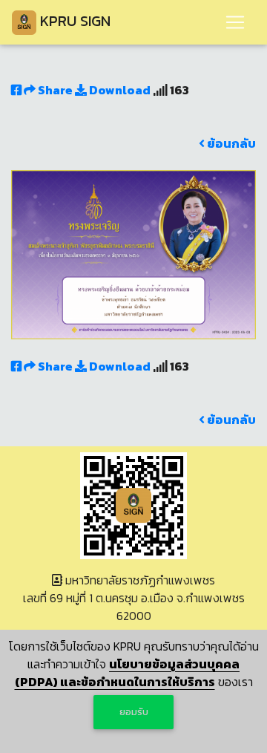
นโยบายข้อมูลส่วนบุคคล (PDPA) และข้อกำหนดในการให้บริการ (127, 673)
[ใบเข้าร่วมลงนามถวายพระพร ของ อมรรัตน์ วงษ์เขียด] (133, 253)
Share (55, 90)
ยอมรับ (133, 712)
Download (119, 90)
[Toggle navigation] (235, 22)
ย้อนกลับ (230, 143)
